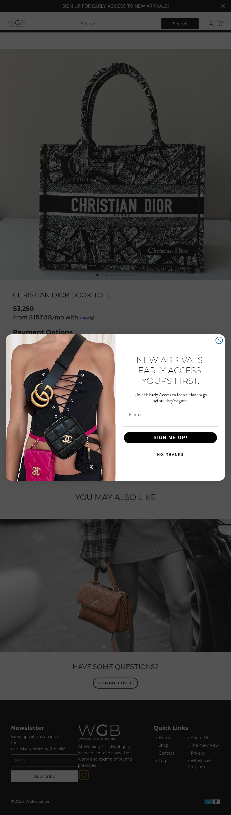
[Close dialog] (219, 340)
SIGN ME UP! (171, 437)
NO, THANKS (170, 455)
